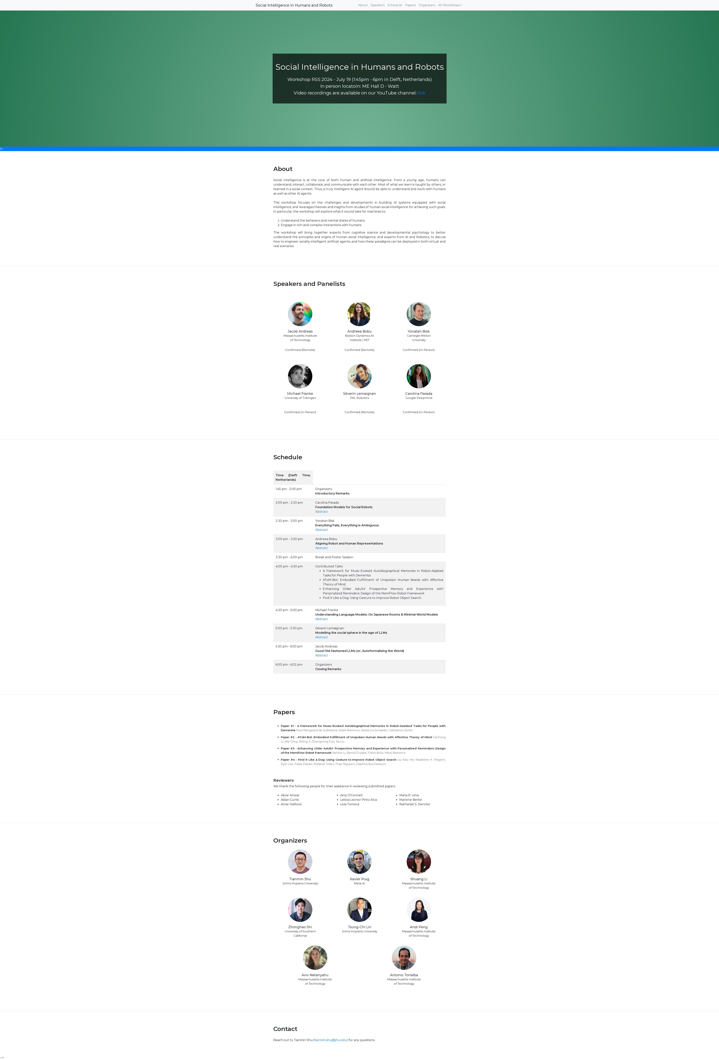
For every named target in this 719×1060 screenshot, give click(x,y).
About (363, 5)
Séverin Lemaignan (359, 394)
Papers (410, 5)
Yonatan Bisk (419, 331)
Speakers (378, 5)
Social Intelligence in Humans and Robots (294, 5)
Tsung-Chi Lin (359, 927)
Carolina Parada (418, 394)
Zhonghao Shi (300, 927)
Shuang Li (418, 879)
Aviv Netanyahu (315, 975)
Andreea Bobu (359, 331)
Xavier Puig (359, 879)
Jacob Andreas (300, 331)
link (422, 93)
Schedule (395, 5)
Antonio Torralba (404, 975)
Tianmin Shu (300, 879)
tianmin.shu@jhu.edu (330, 1040)
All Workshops (449, 5)
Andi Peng (419, 927)
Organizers (427, 5)
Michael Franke (300, 394)
